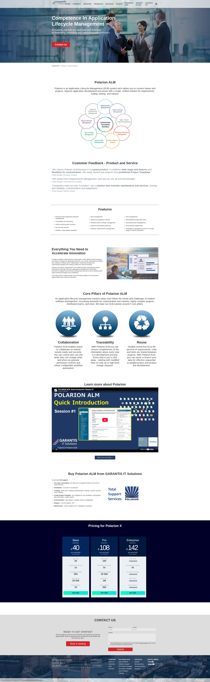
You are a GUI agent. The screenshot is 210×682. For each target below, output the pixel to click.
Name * (110, 627)
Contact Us (61, 44)
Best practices (139, 664)
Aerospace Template (125, 668)
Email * (135, 627)
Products (137, 668)
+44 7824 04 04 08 (96, 660)
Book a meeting (78, 644)
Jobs (110, 666)
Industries (111, 664)
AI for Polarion (123, 671)
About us (111, 662)
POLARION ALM (129, 4)
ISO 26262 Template (125, 666)
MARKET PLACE (139, 4)
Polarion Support (124, 664)
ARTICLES (109, 4)
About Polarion (123, 662)
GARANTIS (55, 66)
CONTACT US (149, 4)
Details (110, 632)
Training (121, 673)
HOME (67, 4)
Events (137, 662)
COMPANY (77, 4)
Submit (120, 649)
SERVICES (87, 4)
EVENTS (119, 4)
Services (111, 668)
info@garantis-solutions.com (34, 680)
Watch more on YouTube (104, 457)
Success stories (140, 666)
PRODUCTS (98, 4)
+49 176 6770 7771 (96, 663)
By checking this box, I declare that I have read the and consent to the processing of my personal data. (132, 643)
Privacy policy (144, 643)
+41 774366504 (97, 666)
